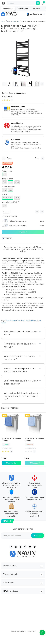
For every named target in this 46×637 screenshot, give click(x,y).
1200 (17, 182)
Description (8, 9)
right (10, 190)
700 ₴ (42, 225)
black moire (7, 198)
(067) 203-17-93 (35, 14)
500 (4, 174)
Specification (22, 9)
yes (4, 206)
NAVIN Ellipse (31, 321)
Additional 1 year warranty (17, 221)
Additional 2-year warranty (18, 225)
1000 (11, 182)
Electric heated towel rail (15, 321)
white (17, 198)
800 (4, 182)
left (4, 190)
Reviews (36, 8)
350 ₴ (42, 221)
